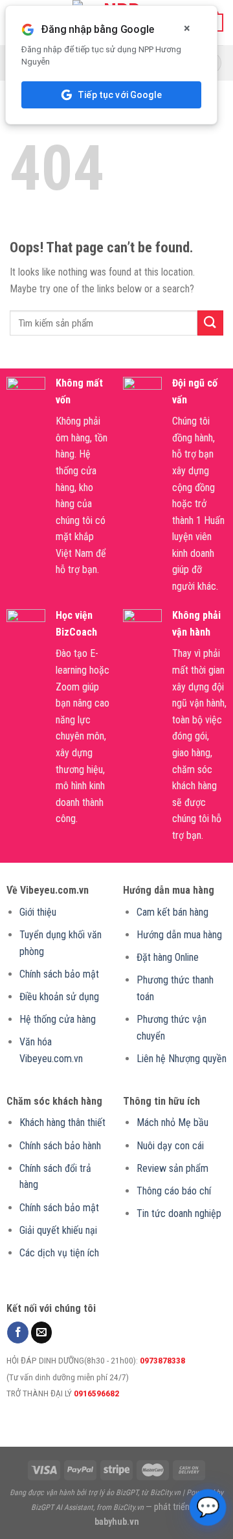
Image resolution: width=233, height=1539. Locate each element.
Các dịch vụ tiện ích (59, 1253)
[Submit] (210, 323)
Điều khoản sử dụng (59, 997)
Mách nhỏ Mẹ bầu (172, 1122)
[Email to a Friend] (41, 1332)
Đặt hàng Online (168, 957)
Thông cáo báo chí (174, 1191)
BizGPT (127, 1492)
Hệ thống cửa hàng (57, 1019)
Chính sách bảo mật (59, 974)
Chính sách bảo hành (60, 1146)
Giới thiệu (37, 912)
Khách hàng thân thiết (62, 1122)
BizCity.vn (165, 1492)
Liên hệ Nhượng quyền (182, 1058)
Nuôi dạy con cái (170, 1146)
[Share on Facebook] (17, 1332)
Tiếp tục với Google (120, 95)
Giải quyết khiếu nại (58, 1230)
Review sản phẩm (172, 1168)
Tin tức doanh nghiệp (179, 1213)
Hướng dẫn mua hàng (179, 935)
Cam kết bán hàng (172, 912)
